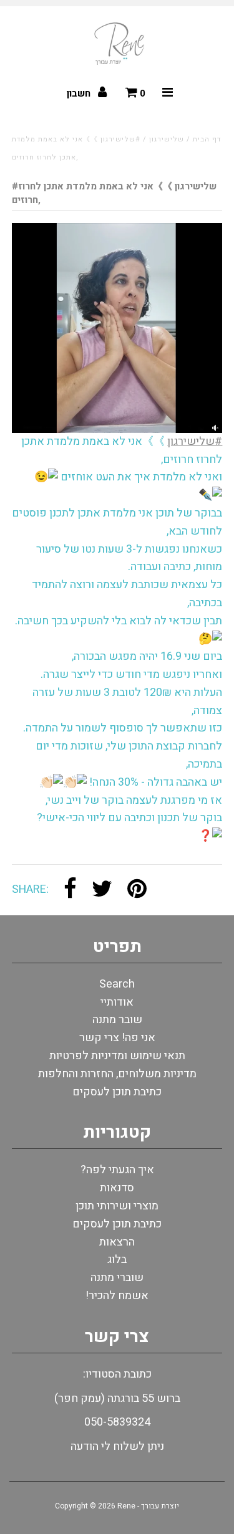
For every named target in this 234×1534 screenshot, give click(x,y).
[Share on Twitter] (102, 890)
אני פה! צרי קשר (117, 1037)
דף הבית (207, 139)
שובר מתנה (117, 1019)
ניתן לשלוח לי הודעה (117, 1446)
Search (117, 984)
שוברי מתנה (117, 1277)
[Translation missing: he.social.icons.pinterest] (137, 890)
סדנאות (117, 1187)
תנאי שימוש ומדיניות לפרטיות (117, 1055)
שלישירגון (166, 139)
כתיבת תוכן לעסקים (117, 1092)
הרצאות (117, 1242)
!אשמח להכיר (117, 1295)
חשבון (80, 93)
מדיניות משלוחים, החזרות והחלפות (117, 1073)
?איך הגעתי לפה (117, 1169)
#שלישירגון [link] (194, 441)
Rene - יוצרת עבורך (148, 1506)
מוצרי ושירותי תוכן (117, 1206)
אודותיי (117, 1002)
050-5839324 (117, 1422)
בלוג (117, 1259)
